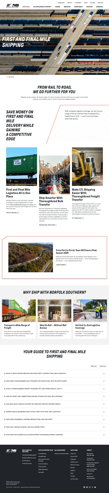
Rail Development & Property (42, 6)
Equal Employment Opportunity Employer (30, 487)
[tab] (61, 3)
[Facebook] (87, 487)
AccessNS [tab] (92, 2)
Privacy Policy (16, 487)
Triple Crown (11, 212)
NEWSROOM (99, 6)
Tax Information (74, 479)
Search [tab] (99, 2)
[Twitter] (92, 487)
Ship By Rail (26, 6)
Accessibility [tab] (78, 2)
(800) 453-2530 (91, 460)
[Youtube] (95, 487)
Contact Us (89, 473)
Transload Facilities (47, 225)
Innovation (67, 6)
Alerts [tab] (85, 2)
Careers (57, 6)
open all (94, 366)
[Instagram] (89, 487)
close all (103, 366)
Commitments (78, 6)
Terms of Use (9, 487)
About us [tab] (70, 2)
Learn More (60, 265)
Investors (89, 6)
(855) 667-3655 (90, 455)
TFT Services (76, 218)
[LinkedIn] (84, 487)
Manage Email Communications (91, 477)
